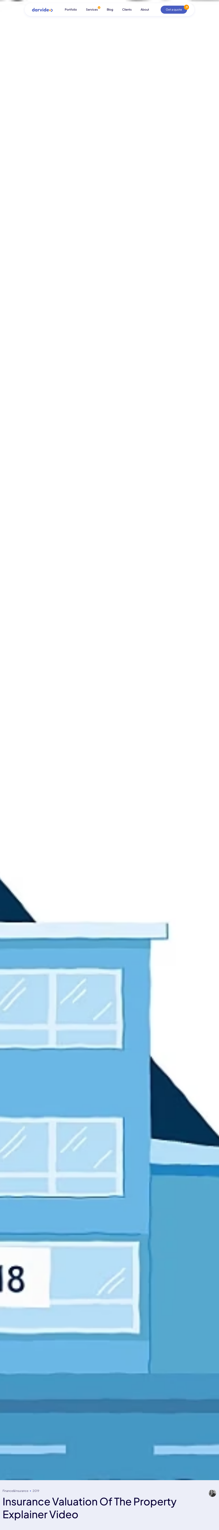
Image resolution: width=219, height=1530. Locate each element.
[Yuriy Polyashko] (212, 1493)
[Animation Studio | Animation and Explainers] (42, 10)
